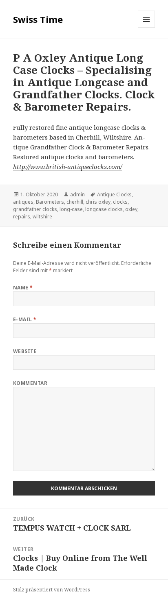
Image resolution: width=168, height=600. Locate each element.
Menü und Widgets (146, 27)
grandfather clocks (35, 209)
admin (77, 194)
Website (25, 351)
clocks (120, 201)
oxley (131, 209)
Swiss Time (38, 19)
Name (23, 287)
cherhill (74, 201)
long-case (71, 209)
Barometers (50, 201)
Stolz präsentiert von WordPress (51, 589)
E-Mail (25, 319)
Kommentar (30, 383)
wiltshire (42, 216)
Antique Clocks (114, 194)
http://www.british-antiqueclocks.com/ (67, 166)
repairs (21, 216)
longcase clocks (104, 209)
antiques (23, 201)
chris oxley (98, 201)
